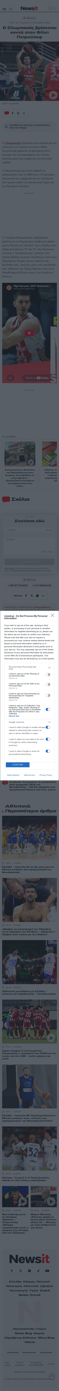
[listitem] (29, 668)
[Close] (53, 616)
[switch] (48, 674)
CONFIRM (17, 765)
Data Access (29, 775)
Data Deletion (13, 775)
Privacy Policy (46, 775)
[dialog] (29, 695)
